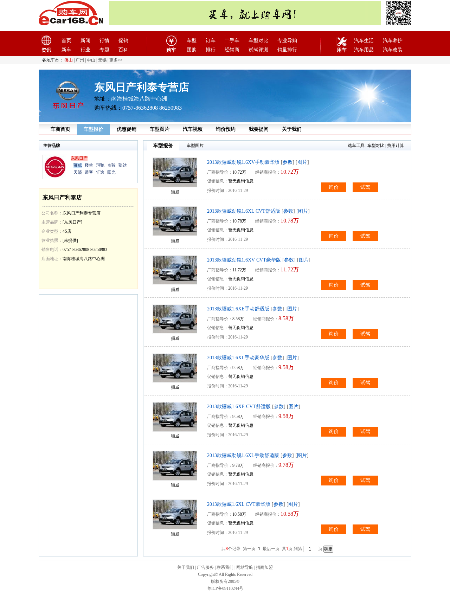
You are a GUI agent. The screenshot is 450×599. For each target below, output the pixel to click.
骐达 (122, 165)
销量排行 (287, 49)
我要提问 (259, 129)
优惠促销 (126, 129)
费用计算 (395, 145)
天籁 (77, 172)
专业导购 (287, 40)
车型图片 (159, 129)
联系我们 (225, 567)
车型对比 (258, 40)
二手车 (232, 40)
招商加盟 (264, 567)
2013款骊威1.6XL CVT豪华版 (238, 504)
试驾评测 (258, 49)
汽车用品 (364, 49)
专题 (104, 49)
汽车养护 (393, 40)
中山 (91, 60)
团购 (192, 49)
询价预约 (226, 129)
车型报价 (93, 129)
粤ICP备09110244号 (225, 588)
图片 (302, 162)
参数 (287, 162)
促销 (123, 40)
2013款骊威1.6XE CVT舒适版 (239, 406)
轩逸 (100, 172)
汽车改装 (393, 49)
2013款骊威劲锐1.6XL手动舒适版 (243, 455)
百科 (123, 49)
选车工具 (356, 145)
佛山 (68, 60)
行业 (85, 49)
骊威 (77, 165)
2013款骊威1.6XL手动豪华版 (238, 357)
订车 (211, 40)
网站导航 (244, 567)
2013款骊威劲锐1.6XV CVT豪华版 (244, 260)
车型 (192, 40)
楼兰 (89, 165)
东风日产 (79, 158)
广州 (80, 60)
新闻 (85, 40)
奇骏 (111, 165)
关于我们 (292, 129)
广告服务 (205, 567)
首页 (66, 40)
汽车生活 (364, 40)
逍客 (89, 172)
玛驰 (100, 165)
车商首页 (60, 129)
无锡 (102, 60)
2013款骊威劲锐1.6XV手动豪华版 (243, 162)
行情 (104, 40)
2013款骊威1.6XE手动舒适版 (238, 308)
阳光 (111, 172)
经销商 (232, 49)
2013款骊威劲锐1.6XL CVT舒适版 (243, 211)
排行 (211, 49)
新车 (66, 49)
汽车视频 (192, 129)
